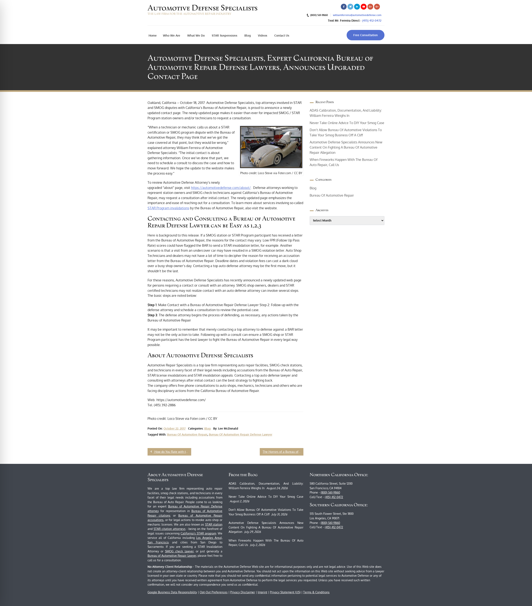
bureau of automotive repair (187, 434)
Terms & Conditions (316, 592)
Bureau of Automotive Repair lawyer (172, 555)
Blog (247, 35)
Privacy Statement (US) (285, 592)
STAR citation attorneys (170, 529)
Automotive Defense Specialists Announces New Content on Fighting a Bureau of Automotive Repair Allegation (346, 147)
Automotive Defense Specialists (202, 8)
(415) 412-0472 (371, 20)
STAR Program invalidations (168, 208)
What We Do (195, 35)
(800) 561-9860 (330, 492)
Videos (262, 35)
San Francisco (158, 542)
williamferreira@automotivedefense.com (357, 15)
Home (153, 35)
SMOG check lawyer (179, 551)
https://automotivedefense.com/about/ (221, 188)
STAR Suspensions (224, 35)
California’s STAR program (198, 533)
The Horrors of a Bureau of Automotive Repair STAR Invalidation (283, 451)
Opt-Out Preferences (214, 592)
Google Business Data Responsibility (172, 592)
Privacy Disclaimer (242, 592)
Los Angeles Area (208, 537)
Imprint (262, 592)
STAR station (214, 524)
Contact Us (281, 35)
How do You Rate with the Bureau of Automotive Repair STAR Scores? (172, 451)
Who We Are (171, 35)
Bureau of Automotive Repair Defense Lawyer (240, 434)
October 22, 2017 (175, 428)
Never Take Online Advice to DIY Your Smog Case (347, 123)
